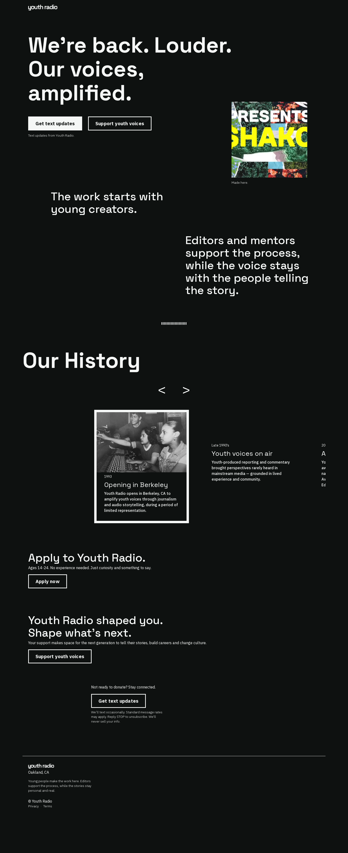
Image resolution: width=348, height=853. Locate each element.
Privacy (33, 806)
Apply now (48, 581)
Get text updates (55, 123)
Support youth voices (119, 123)
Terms (47, 806)
